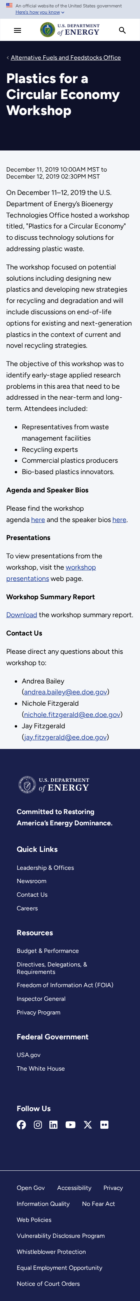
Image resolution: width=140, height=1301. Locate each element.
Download (21, 615)
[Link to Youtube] (70, 1125)
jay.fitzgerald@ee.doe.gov (65, 737)
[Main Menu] (17, 30)
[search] (122, 30)
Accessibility (74, 1187)
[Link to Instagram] (38, 1125)
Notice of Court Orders (48, 1283)
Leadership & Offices (45, 867)
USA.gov (28, 1055)
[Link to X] (88, 1125)
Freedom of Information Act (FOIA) (65, 985)
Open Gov (31, 1187)
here (38, 519)
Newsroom (31, 881)
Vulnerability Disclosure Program (61, 1235)
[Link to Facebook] (21, 1125)
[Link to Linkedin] (53, 1125)
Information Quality (43, 1203)
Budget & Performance (48, 950)
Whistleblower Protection (51, 1251)
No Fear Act (98, 1203)
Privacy (113, 1187)
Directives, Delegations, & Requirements (52, 968)
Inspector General (41, 998)
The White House (41, 1068)
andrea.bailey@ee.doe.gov (65, 692)
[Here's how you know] (70, 9)
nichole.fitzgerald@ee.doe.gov (72, 714)
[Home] (70, 37)
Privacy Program (38, 1012)
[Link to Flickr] (104, 1125)
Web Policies (34, 1219)
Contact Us (32, 894)
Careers (27, 908)
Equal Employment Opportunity (59, 1267)
